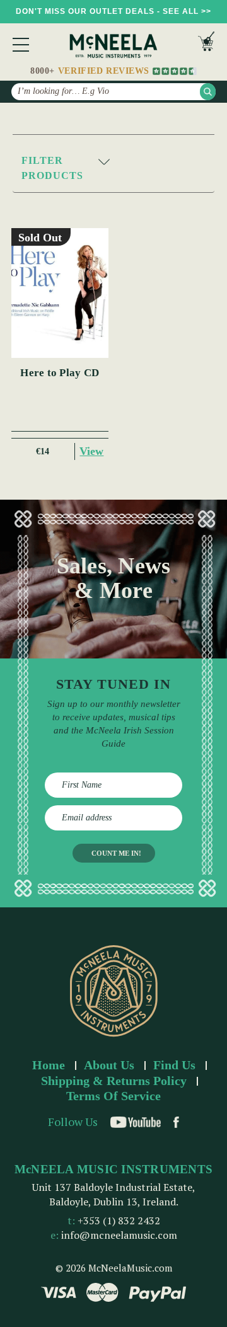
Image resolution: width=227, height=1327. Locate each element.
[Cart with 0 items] (206, 44)
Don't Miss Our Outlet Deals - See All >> (113, 11)
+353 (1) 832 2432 (119, 1220)
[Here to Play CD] (60, 293)
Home (48, 1065)
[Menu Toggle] (21, 45)
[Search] (208, 92)
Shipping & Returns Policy (114, 1081)
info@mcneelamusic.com (119, 1235)
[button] (113, 168)
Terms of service (113, 1096)
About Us (109, 1065)
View (91, 451)
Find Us (174, 1065)
